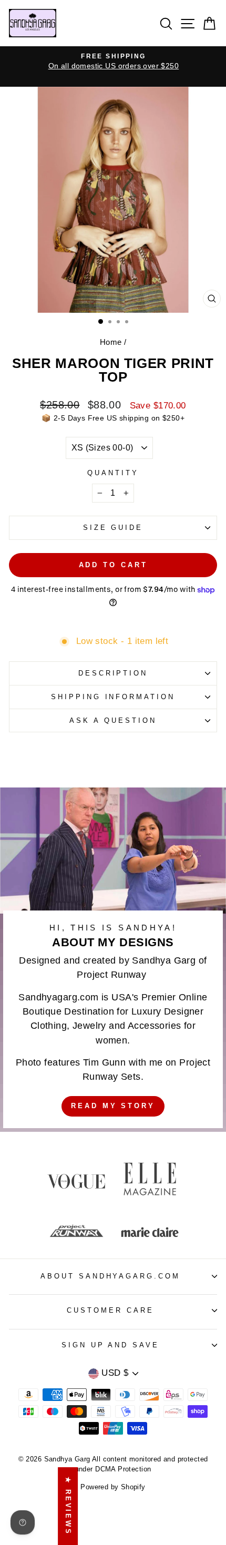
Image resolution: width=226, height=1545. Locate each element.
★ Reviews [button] (68, 1506)
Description (113, 673)
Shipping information (113, 697)
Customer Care (110, 1310)
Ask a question (113, 720)
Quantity (113, 473)
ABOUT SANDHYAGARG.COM (110, 1276)
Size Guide (113, 527)
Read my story (113, 1106)
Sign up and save (110, 1345)
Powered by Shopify (112, 1487)
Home (111, 341)
